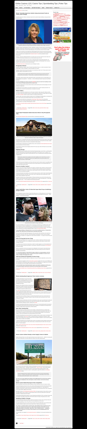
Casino (36, 107)
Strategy (55, 25)
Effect (37, 272)
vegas (62, 25)
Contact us (56, 7)
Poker (65, 22)
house (56, 18)
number (55, 21)
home (54, 18)
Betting (57, 13)
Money (66, 19)
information (65, 18)
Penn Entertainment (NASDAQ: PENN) (29, 391)
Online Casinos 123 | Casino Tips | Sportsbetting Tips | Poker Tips (41, 3)
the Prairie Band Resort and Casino (46, 143)
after (54, 13)
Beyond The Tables (36, 7)
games (58, 16)
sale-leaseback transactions (31, 412)
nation (39, 184)
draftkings (34, 272)
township (33, 81)
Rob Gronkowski (48, 245)
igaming (59, 18)
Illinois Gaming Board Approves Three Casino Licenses (30, 276)
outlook (44, 418)
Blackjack (61, 13)
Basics (20, 7)
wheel (67, 25)
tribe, (17, 185)
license (54, 19)
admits (33, 107)
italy (67, 18)
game (55, 16)
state (67, 23)
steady (46, 418)
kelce (44, 272)
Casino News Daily (45, 327)
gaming (62, 17)
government (42, 107)
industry (62, 18)
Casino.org (19, 104)
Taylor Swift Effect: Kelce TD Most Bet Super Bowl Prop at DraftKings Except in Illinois (32, 268)
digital (63, 15)
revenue (56, 23)
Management (59, 19)
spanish (61, 23)
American (26, 316)
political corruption (20, 94)
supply (49, 418)
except (39, 272)
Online (59, 21)
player (62, 22)
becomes (33, 184)
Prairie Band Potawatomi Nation (22, 116)
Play (59, 22)
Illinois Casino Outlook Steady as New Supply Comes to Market (32, 334)
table (58, 25)
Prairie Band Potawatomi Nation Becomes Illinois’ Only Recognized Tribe (30, 181)
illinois (45, 107)
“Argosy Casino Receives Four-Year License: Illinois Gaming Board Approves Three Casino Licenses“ (35, 324)
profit (54, 23)
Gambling (67, 15)
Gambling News (24, 107)
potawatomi (42, 184)
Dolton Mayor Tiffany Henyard (37, 99)
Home (16, 7)
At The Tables (27, 7)
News (43, 7)
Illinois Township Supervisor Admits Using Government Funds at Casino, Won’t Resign (33, 103)
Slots (59, 23)
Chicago (35, 302)
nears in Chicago (39, 367)
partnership (55, 22)
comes (36, 418)
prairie (46, 184)
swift (48, 272)
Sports (64, 23)
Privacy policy (49, 7)
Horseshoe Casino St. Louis (34, 53)
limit (56, 19)
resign (47, 107)
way (65, 25)
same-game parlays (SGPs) (41, 228)
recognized (49, 184)
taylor (50, 272)
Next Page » (22, 423)
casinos (18, 290)
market (41, 418)
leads (69, 18)
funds (38, 107)
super (46, 272)
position (68, 22)
